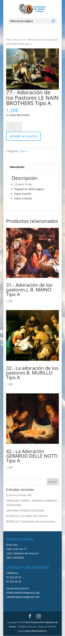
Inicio (9, 39)
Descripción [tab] (17, 167)
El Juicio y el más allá (18, 495)
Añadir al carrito (23, 136)
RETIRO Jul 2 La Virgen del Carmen (27, 516)
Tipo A (17, 39)
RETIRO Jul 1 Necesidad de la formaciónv (30, 521)
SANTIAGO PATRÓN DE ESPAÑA (25, 510)
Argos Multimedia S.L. (36, 630)
